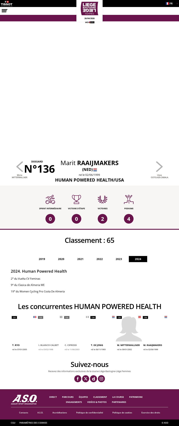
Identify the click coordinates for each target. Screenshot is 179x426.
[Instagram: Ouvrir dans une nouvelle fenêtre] (101, 378)
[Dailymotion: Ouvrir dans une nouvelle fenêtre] (93, 378)
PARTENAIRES (119, 402)
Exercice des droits (150, 412)
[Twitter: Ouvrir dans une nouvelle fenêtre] (85, 378)
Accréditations (59, 412)
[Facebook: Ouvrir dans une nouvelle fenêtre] (77, 378)
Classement (100, 397)
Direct (53, 397)
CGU (13, 422)
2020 (61, 259)
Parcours (68, 397)
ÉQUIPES (83, 397)
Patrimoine (136, 397)
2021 (80, 259)
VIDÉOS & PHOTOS (97, 402)
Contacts (23, 412)
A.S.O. (40, 412)
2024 (138, 259)
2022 (99, 259)
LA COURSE (118, 397)
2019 (42, 259)
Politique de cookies (122, 412)
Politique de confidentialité (89, 412)
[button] (170, 3)
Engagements (74, 402)
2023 (119, 259)
